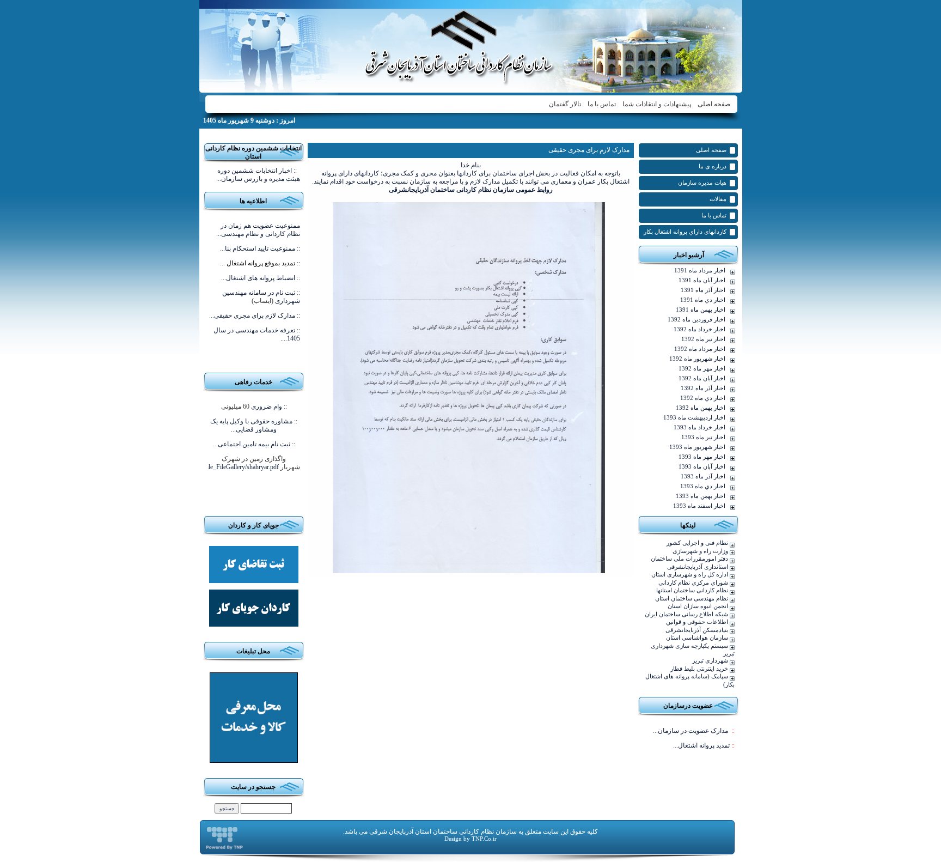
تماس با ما (602, 104)
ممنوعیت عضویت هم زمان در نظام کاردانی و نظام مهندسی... (258, 230)
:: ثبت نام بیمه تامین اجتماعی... (254, 444)
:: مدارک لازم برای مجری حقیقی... (254, 315)
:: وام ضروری (269, 406)
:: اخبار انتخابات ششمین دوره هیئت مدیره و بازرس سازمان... (258, 175)
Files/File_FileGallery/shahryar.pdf (234, 467)
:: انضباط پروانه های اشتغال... (260, 278)
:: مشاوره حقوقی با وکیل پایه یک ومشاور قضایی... (253, 425)
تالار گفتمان (565, 104)
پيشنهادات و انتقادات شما (656, 104)
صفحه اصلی (714, 104)
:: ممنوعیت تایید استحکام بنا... (260, 248)
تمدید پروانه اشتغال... (704, 745)
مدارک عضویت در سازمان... (694, 730)
